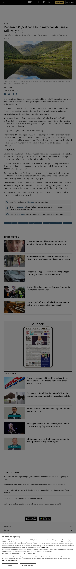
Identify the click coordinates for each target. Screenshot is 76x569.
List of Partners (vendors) (9, 560)
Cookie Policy (44, 547)
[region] (38, 551)
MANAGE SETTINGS (27, 565)
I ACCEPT (9, 565)
